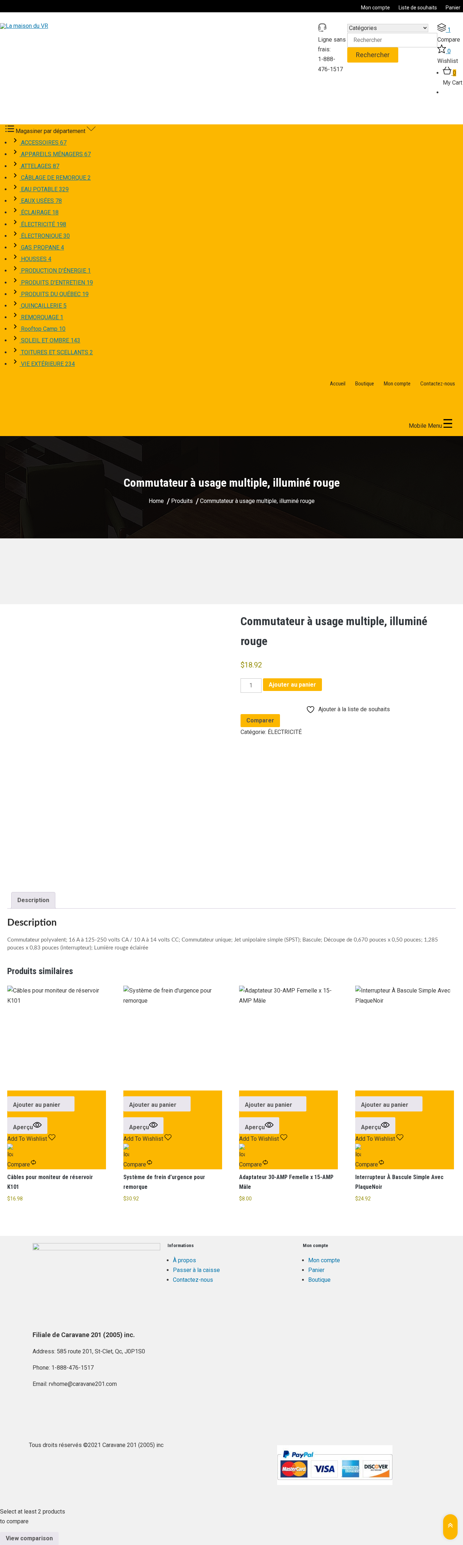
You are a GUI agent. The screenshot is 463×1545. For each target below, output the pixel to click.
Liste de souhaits (418, 7)
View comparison (29, 1538)
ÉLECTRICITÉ (43, 224)
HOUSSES (35, 259)
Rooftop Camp (42, 328)
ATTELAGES (39, 166)
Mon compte (375, 7)
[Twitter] (61, 1411)
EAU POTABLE (44, 189)
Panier (453, 7)
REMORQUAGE (41, 317)
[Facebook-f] (42, 1411)
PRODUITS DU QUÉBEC (54, 294)
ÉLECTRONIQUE (45, 235)
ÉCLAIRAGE (39, 212)
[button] (41, 1103)
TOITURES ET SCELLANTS (56, 352)
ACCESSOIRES (43, 142)
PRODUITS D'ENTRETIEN (56, 282)
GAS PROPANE (42, 247)
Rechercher (373, 55)
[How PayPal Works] (334, 1465)
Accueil (337, 383)
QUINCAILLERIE (43, 305)
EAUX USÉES (41, 200)
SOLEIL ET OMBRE (50, 340)
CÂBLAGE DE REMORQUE (55, 177)
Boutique (364, 383)
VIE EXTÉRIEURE (47, 363)
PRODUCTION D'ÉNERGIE (55, 270)
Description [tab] (33, 900)
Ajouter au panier (292, 684)
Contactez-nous (437, 383)
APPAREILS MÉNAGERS (55, 154)
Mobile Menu (426, 425)
